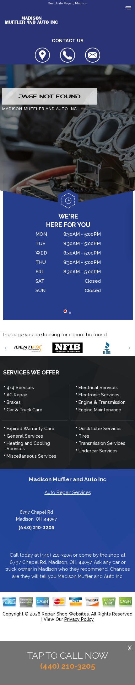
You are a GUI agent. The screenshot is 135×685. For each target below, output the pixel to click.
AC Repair (17, 394)
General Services (25, 436)
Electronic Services (98, 394)
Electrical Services (98, 387)
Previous (5, 348)
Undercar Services (97, 450)
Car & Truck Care (24, 409)
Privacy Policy (79, 619)
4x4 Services (20, 387)
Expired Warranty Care (30, 428)
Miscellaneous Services (31, 456)
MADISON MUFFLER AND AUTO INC (39, 108)
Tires (83, 436)
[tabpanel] (68, 263)
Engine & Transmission (102, 402)
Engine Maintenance (99, 409)
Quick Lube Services (100, 428)
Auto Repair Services (68, 492)
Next (129, 348)
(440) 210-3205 (36, 527)
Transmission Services (101, 443)
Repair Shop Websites (65, 613)
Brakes (14, 402)
